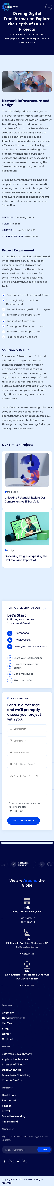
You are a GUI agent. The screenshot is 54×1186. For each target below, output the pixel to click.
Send (44, 1150)
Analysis (11, 551)
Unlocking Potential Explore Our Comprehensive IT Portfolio (25, 500)
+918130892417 (23, 640)
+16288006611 (22, 633)
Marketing (12, 492)
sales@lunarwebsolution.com (31, 646)
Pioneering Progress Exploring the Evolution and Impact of (26, 558)
